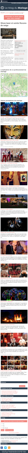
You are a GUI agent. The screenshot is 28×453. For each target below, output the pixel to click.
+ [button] (2, 75)
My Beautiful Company (22, 451)
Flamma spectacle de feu (6, 308)
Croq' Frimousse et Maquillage (7, 146)
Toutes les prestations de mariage (8, 390)
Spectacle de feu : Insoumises (7, 324)
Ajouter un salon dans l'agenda (8, 405)
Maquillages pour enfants (6, 278)
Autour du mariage (5, 416)
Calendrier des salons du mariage (8, 407)
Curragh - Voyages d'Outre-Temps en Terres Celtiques (13, 117)
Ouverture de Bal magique (7, 209)
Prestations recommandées (7, 394)
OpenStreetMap (24, 96)
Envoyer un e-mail (21, 50)
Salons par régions (5, 408)
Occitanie (17, 55)
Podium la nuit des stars (20, 41)
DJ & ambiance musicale (6, 255)
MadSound (4, 169)
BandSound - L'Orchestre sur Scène (9, 163)
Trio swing (3, 347)
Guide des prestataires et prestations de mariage (15, 12)
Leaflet (19, 96)
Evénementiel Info (14, 440)
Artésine (14, 441)
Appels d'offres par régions (7, 400)
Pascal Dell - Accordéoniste (7, 354)
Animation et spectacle (5, 13)
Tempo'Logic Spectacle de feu (7, 232)
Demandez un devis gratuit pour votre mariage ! (14, 17)
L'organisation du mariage (6, 412)
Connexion (24, 3)
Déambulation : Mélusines (7, 301)
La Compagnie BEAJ (6, 123)
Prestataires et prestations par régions (9, 392)
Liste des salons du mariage (7, 406)
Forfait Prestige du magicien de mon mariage (11, 370)
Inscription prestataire (16, 3)
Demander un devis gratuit (7, 398)
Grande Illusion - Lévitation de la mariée (10, 186)
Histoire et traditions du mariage (8, 413)
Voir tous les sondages (14, 432)
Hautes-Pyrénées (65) (19, 53)
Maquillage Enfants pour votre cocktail (9, 140)
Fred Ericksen (4, 192)
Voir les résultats (9, 430)
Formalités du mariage (6, 414)
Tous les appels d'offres (6, 399)
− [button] (2, 77)
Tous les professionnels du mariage (9, 393)
